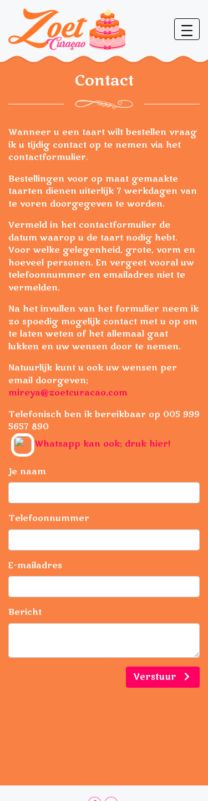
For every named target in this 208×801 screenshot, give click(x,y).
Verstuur (156, 677)
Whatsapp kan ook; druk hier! (102, 443)
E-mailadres (35, 565)
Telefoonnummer (48, 518)
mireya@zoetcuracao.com (68, 392)
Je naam (27, 471)
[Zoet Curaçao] (66, 27)
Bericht (25, 612)
